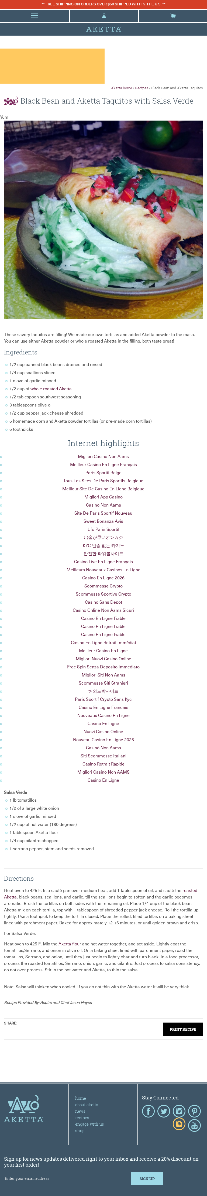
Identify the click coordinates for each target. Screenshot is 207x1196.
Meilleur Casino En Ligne (103, 651)
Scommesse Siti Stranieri (103, 683)
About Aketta (86, 1104)
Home (80, 1098)
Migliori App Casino (103, 497)
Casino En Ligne (103, 724)
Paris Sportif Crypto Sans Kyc (103, 699)
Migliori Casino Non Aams (103, 457)
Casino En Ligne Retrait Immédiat (103, 643)
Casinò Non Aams (103, 748)
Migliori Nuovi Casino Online (103, 659)
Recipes (141, 88)
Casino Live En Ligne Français (103, 562)
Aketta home (121, 88)
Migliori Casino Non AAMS (103, 772)
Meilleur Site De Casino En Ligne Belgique (103, 489)
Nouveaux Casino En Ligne (103, 715)
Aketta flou (69, 944)
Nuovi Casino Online (103, 732)
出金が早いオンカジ (103, 537)
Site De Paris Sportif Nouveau (103, 513)
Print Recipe (183, 1029)
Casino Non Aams (103, 505)
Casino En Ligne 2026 (103, 578)
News (80, 1111)
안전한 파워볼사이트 (103, 554)
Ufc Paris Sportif (103, 529)
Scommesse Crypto (103, 586)
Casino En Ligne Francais (103, 707)
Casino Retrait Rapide (103, 764)
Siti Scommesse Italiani (103, 756)
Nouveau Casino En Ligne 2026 (103, 740)
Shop (80, 1130)
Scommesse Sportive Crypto (103, 594)
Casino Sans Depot (103, 602)
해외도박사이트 (103, 691)
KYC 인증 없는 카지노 (103, 546)
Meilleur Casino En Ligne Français (103, 465)
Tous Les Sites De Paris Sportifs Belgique (103, 481)
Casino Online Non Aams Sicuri (103, 610)
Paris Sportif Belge (103, 473)
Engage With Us (89, 1124)
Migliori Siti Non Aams (103, 675)
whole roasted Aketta (51, 389)
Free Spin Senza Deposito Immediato (103, 667)
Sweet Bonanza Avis (103, 521)
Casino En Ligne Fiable (103, 618)
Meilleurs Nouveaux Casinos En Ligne (103, 570)
